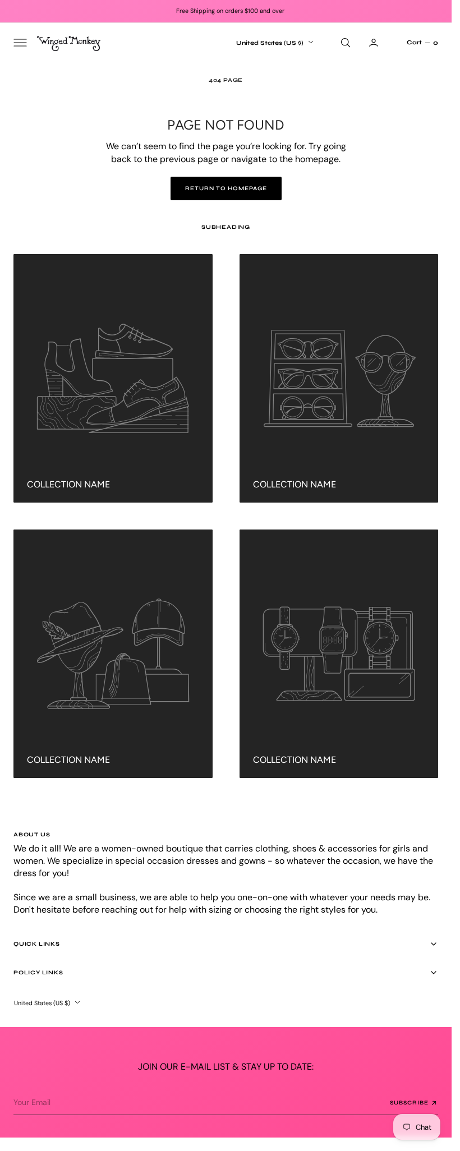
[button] (19, 43)
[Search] (344, 42)
